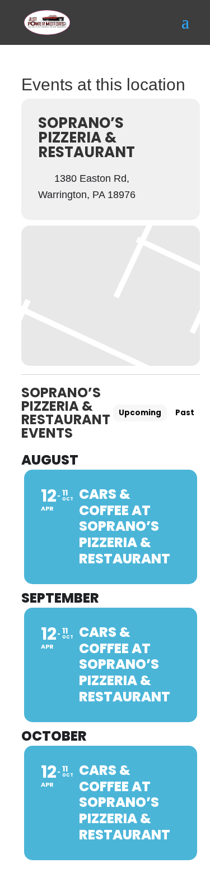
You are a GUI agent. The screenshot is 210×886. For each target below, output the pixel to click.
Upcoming (140, 412)
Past (184, 412)
